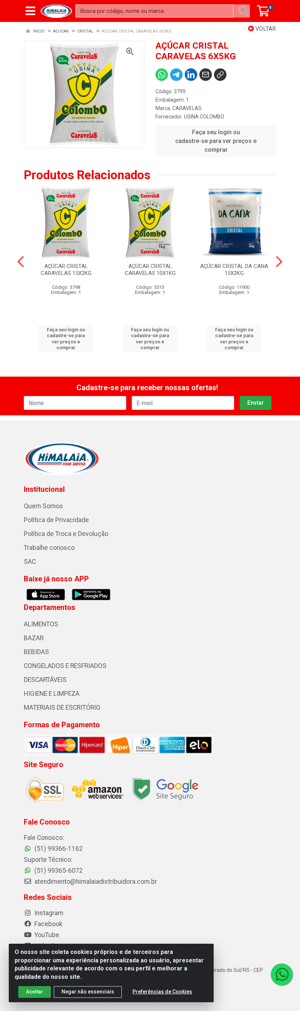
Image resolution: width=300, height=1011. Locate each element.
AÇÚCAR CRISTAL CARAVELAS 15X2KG (66, 269)
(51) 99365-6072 (58, 870)
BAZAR (34, 638)
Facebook (48, 924)
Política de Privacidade (56, 520)
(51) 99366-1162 (58, 848)
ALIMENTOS (41, 624)
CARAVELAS (187, 108)
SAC (30, 561)
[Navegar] (20, 262)
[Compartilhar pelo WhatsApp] (161, 74)
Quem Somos (43, 506)
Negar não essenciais (87, 992)
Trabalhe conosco (49, 547)
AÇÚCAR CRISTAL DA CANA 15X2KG (234, 269)
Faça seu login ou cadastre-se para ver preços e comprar (215, 141)
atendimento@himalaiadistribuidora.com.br (95, 881)
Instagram (48, 913)
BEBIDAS (36, 652)
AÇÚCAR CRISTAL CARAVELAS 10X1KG (150, 269)
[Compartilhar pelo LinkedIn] (191, 74)
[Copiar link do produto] (220, 74)
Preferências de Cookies (162, 992)
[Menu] (30, 11)
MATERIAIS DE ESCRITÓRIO (62, 707)
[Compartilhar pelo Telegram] (176, 74)
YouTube (46, 935)
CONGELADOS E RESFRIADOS (65, 665)
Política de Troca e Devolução (66, 533)
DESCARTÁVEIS (45, 679)
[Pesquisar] (243, 11)
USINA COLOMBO (204, 117)
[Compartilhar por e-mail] (205, 74)
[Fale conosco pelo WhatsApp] (282, 974)
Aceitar (34, 992)
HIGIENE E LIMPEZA (51, 693)
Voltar (265, 28)
